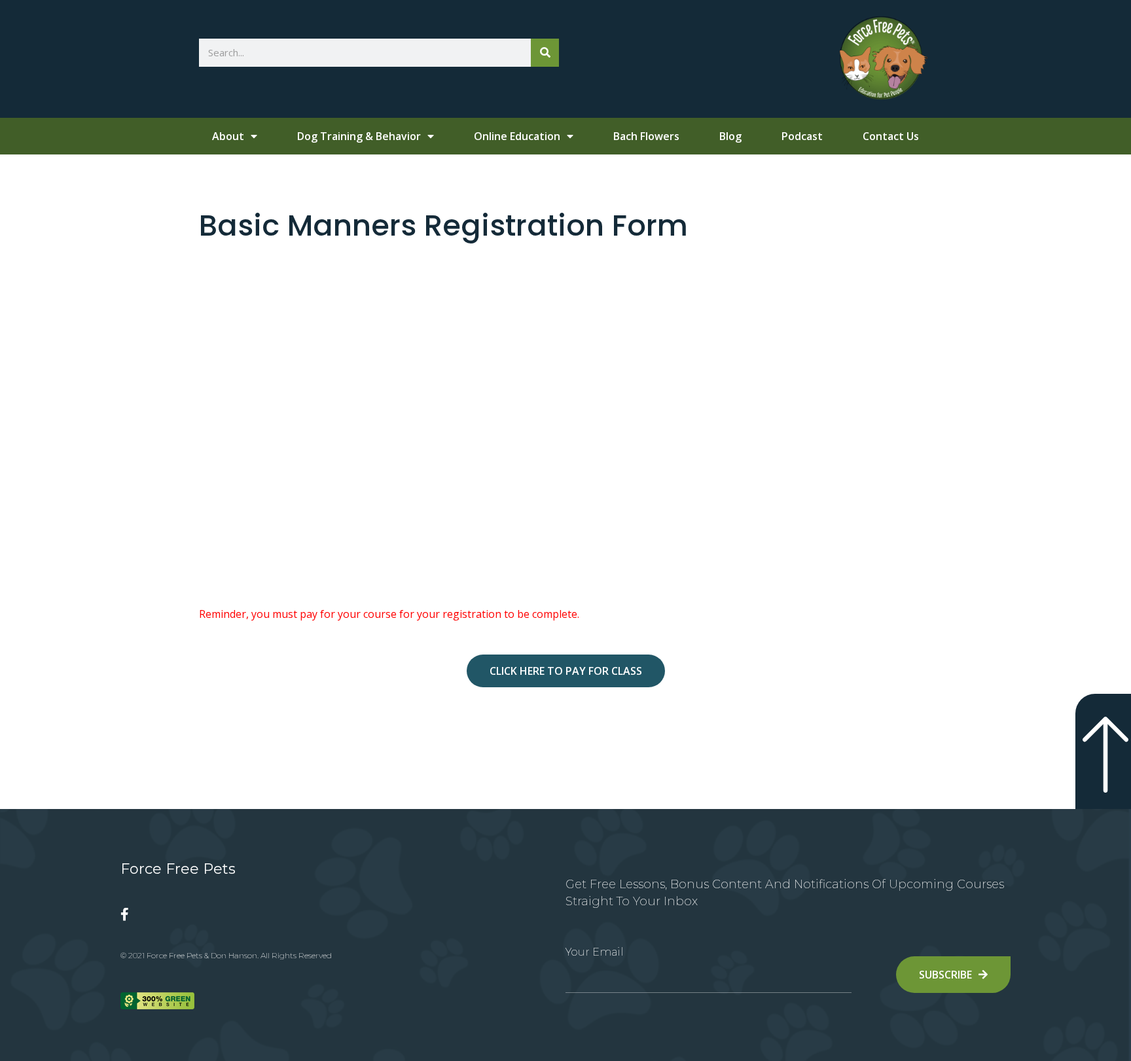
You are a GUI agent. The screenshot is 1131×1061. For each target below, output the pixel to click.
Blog (730, 136)
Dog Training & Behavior (359, 136)
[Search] (545, 53)
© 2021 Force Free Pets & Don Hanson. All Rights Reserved (226, 955)
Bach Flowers (646, 136)
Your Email (595, 952)
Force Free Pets (178, 869)
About (228, 136)
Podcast (802, 136)
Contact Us (891, 136)
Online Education (517, 136)
